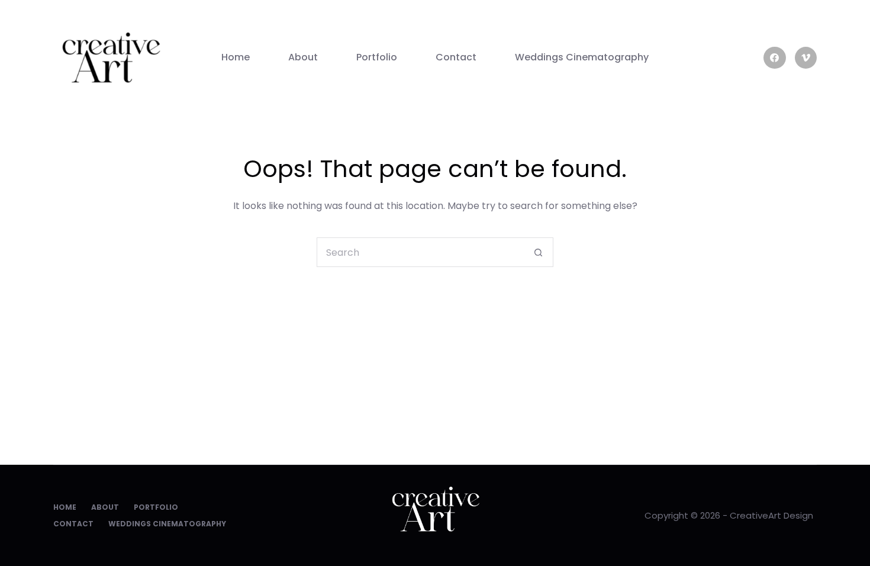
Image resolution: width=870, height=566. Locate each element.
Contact (456, 57)
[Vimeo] (806, 58)
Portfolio (376, 57)
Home (235, 57)
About (303, 57)
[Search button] (538, 252)
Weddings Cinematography (582, 57)
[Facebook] (774, 58)
